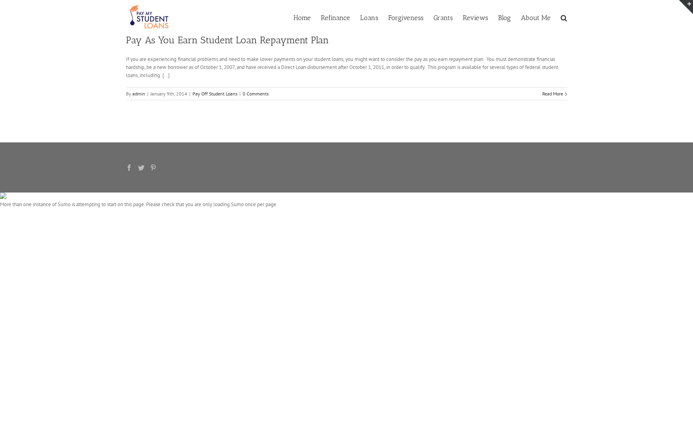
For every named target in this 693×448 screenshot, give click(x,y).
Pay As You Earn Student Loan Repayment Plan (227, 40)
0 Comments (256, 94)
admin (138, 94)
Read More (552, 94)
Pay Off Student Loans (214, 94)
